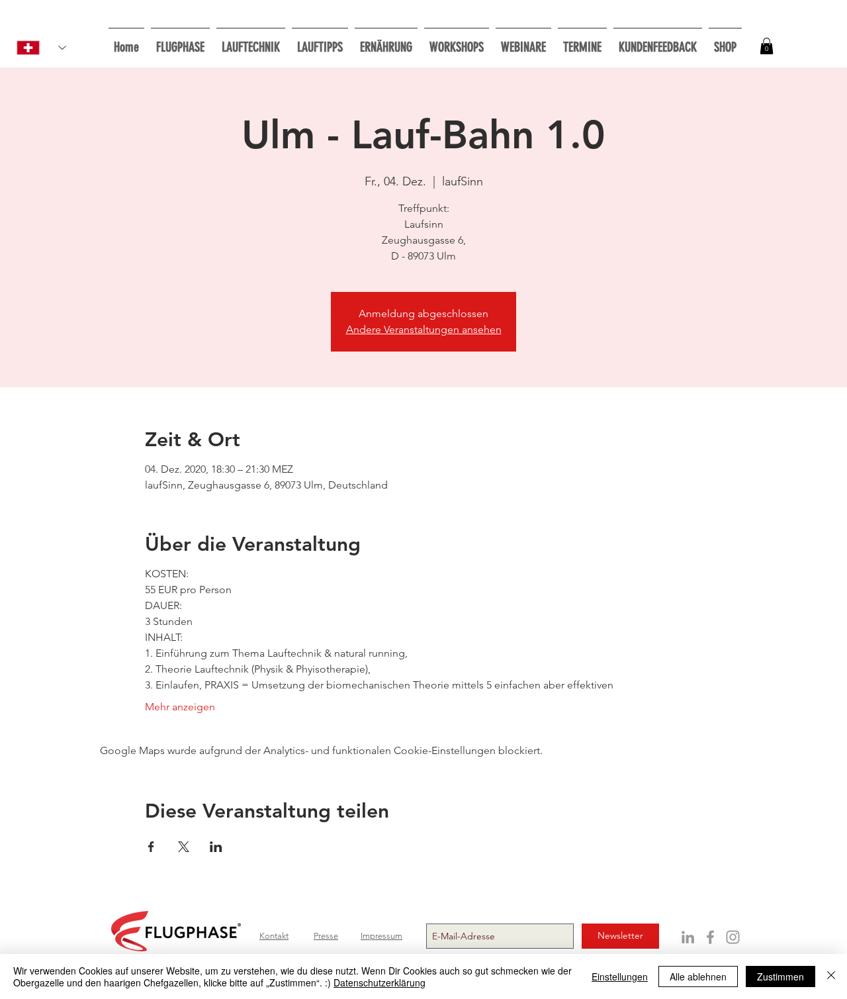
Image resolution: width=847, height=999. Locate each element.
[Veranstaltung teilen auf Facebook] (151, 846)
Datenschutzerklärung (379, 982)
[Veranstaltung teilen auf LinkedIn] (216, 846)
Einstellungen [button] (620, 976)
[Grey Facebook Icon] (710, 937)
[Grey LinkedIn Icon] (688, 937)
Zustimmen (780, 976)
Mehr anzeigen (180, 706)
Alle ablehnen (698, 976)
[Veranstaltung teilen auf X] (183, 846)
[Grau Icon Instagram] (733, 937)
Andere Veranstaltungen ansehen (424, 329)
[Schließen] (831, 976)
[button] (456, 41)
